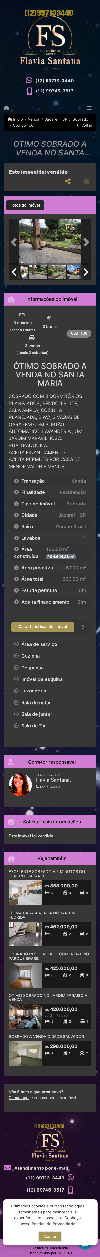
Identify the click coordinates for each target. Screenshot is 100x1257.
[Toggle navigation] (89, 109)
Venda (33, 119)
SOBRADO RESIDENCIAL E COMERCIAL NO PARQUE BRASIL (49, 956)
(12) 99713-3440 (54, 80)
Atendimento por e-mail (40, 1168)
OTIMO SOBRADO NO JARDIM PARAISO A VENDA (48, 997)
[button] (15, 242)
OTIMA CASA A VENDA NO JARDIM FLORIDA (42, 915)
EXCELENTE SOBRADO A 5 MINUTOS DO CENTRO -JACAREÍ (47, 873)
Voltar (86, 125)
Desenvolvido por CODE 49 (50, 1253)
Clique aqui (19, 1097)
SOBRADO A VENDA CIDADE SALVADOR (46, 1036)
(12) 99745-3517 (55, 90)
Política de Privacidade (53, 1223)
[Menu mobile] (6, 108)
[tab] (25, 205)
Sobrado (80, 119)
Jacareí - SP (56, 119)
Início (17, 119)
